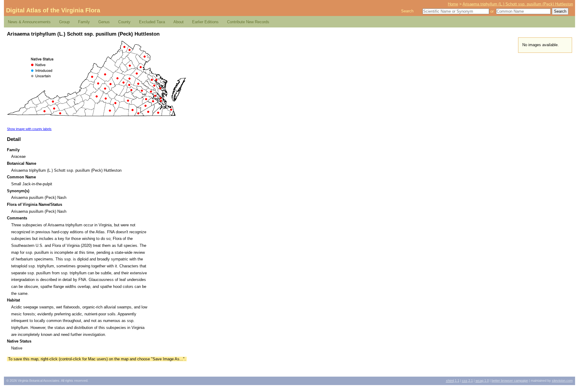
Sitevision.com (562, 380)
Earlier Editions (205, 22)
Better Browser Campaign (510, 380)
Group (64, 22)
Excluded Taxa (152, 22)
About (178, 22)
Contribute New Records (248, 22)
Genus (104, 22)
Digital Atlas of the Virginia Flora (53, 10)
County (124, 22)
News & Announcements (29, 22)
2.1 (467, 380)
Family (84, 22)
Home (453, 4)
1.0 (482, 380)
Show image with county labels (29, 129)
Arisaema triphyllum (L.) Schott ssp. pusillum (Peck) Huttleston (518, 4)
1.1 (452, 380)
